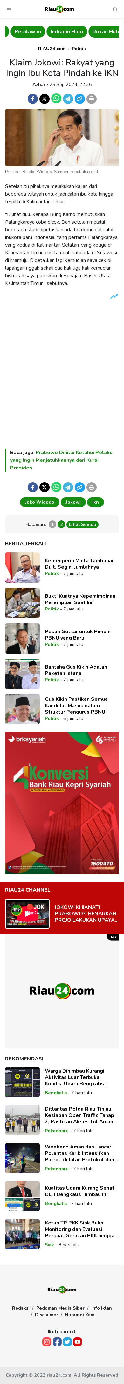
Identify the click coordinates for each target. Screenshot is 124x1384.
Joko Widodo (39, 502)
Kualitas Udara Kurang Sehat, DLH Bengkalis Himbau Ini (80, 1191)
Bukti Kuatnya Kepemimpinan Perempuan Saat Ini (80, 599)
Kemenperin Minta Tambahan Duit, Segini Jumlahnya (80, 563)
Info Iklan (101, 1308)
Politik (79, 48)
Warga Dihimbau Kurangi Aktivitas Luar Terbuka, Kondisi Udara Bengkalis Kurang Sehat (74, 1077)
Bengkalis (56, 1092)
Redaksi (21, 1308)
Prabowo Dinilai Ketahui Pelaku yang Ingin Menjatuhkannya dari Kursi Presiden (61, 460)
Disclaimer (46, 1315)
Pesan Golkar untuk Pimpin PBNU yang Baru (78, 634)
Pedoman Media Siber (60, 1308)
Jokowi (73, 502)
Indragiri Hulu (61, 31)
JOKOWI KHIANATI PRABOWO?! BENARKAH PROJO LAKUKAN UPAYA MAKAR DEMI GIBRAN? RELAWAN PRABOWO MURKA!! (85, 913)
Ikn (95, 502)
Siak (49, 1244)
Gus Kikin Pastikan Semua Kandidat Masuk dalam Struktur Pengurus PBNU (76, 705)
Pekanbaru (57, 1130)
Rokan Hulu (101, 31)
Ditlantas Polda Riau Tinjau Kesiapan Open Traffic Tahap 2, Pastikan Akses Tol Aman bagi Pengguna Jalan (79, 1115)
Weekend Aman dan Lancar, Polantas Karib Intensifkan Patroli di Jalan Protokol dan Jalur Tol (79, 1153)
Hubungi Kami (80, 1315)
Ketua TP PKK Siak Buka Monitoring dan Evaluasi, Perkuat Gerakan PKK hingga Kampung (79, 1229)
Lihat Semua (82, 524)
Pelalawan (22, 31)
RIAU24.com (51, 48)
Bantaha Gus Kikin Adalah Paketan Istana (76, 670)
